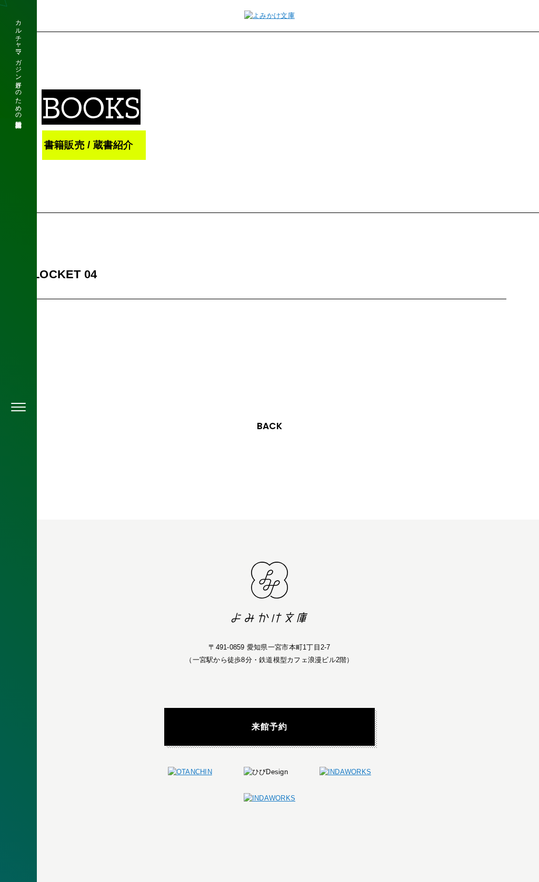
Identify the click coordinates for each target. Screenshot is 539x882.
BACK (269, 426)
